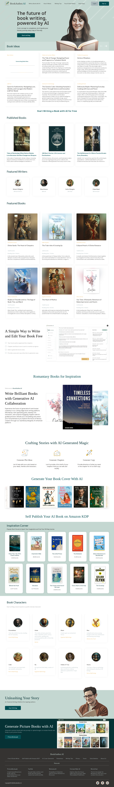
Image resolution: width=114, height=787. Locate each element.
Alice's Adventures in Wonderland (99, 554)
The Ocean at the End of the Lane (57, 586)
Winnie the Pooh (14, 585)
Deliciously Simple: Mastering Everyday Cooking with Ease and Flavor (91, 88)
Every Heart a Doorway (79, 585)
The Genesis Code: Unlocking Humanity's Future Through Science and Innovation (56, 88)
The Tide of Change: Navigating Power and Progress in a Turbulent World (55, 59)
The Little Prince (57, 554)
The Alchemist (77, 554)
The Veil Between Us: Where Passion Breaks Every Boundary (92, 154)
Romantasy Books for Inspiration (57, 376)
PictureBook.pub (13, 737)
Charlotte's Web (36, 554)
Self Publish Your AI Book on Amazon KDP (57, 516)
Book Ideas (13, 46)
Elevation (35, 585)
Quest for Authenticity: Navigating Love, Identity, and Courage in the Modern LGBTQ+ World (21, 89)
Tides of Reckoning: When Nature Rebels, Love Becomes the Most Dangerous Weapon (21, 154)
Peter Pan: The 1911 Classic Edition (15, 554)
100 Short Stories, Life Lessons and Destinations (53, 154)
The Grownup (100, 585)
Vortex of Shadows (83, 58)
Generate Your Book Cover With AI (57, 479)
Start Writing (13, 708)
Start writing (26, 35)
